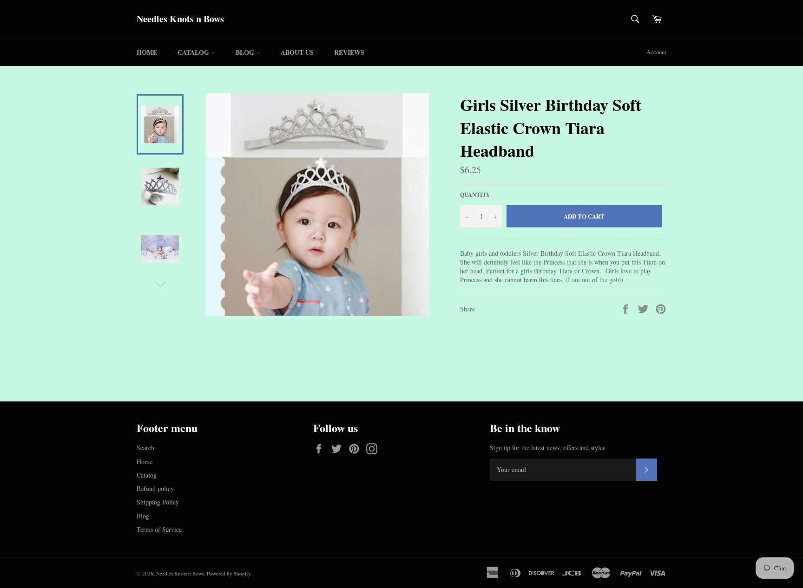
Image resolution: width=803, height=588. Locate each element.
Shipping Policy (158, 502)
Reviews (349, 52)
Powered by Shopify (229, 573)
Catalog (194, 52)
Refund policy (155, 488)
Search (145, 447)
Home (147, 52)
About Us (297, 52)
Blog (246, 52)
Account (656, 52)
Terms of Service (159, 529)
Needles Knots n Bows (180, 19)
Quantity (475, 195)
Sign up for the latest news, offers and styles (547, 447)
